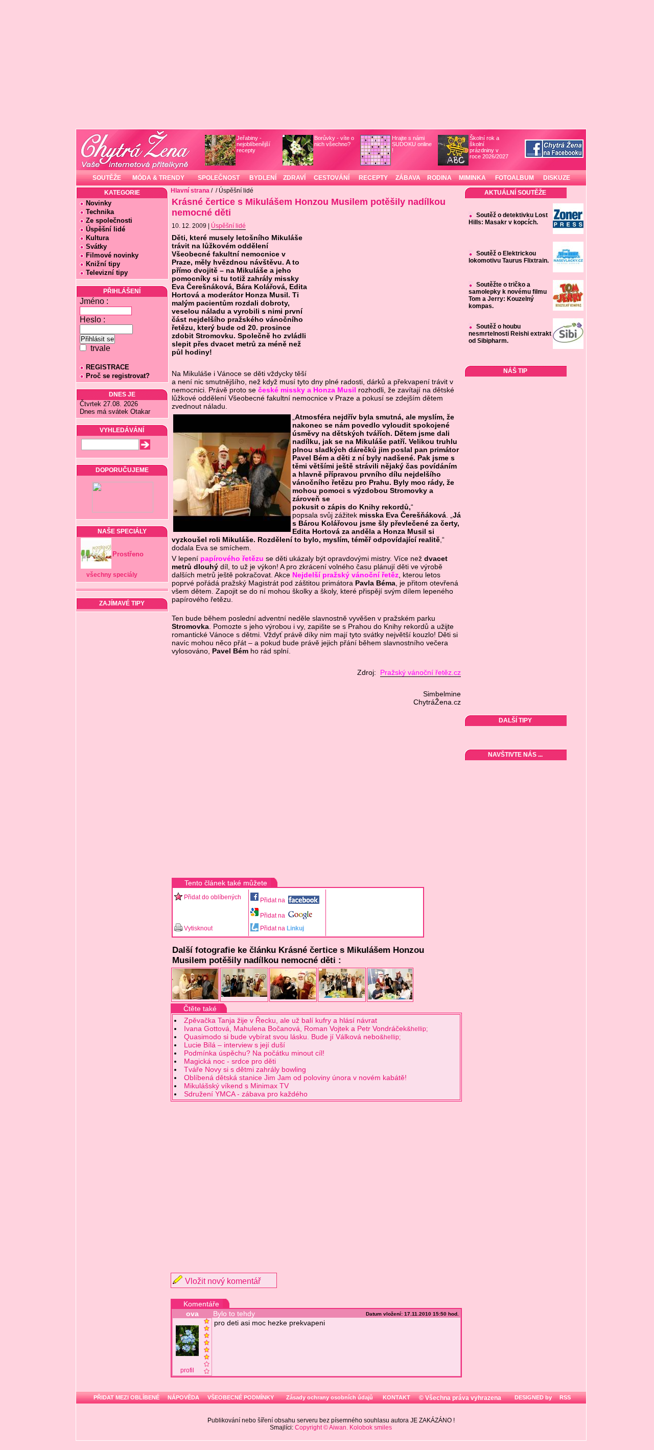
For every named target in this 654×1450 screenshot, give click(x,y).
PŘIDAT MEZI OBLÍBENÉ (126, 1397)
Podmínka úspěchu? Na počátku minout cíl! (254, 1053)
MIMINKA (472, 177)
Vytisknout (198, 928)
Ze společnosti (109, 220)
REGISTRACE (107, 367)
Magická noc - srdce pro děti (230, 1061)
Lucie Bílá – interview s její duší (234, 1045)
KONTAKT (396, 1397)
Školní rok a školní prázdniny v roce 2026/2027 (489, 147)
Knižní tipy (103, 264)
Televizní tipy (107, 272)
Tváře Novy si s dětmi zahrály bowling (245, 1069)
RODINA (439, 177)
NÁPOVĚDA (183, 1397)
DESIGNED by (532, 1397)
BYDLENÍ (262, 177)
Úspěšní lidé (105, 229)
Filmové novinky (112, 255)
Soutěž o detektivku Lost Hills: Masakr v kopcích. (508, 219)
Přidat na (273, 900)
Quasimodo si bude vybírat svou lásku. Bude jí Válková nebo (292, 1037)
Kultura (97, 238)
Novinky (98, 203)
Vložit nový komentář (223, 1281)
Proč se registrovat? (118, 376)
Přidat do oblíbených (212, 897)
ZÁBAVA (408, 177)
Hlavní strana (190, 190)
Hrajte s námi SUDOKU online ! (412, 144)
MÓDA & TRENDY (158, 177)
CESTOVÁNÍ (331, 177)
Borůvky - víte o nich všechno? (334, 141)
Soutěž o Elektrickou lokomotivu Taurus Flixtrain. (509, 257)
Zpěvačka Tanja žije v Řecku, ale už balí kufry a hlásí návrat (280, 1020)
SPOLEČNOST (219, 177)
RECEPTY (373, 177)
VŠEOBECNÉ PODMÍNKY (240, 1397)
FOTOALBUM (514, 177)
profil (187, 1370)
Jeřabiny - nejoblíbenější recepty (253, 144)
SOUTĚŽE (106, 177)
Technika (100, 212)
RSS (564, 1397)
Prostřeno (128, 554)
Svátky (96, 246)
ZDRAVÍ (294, 177)
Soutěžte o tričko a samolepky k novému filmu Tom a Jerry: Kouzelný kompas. (508, 295)
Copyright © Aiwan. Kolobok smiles (343, 1427)
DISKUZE (556, 177)
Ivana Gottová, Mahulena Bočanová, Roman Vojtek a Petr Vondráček (306, 1028)
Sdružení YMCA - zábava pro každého (246, 1094)
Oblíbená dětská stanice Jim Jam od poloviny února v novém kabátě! (295, 1077)
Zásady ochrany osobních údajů (329, 1397)
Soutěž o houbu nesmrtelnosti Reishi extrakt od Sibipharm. (510, 333)
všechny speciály (111, 574)
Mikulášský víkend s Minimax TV (236, 1086)
